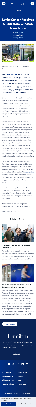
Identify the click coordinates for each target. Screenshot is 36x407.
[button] (4, 3)
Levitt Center (11, 74)
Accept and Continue (9, 404)
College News (18, 37)
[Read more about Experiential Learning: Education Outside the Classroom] (18, 233)
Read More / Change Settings (26, 403)
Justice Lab (29, 172)
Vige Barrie (19, 32)
